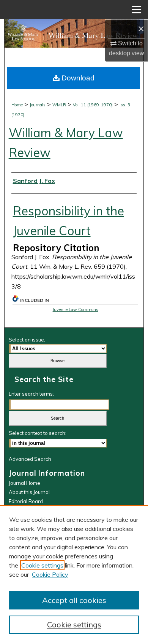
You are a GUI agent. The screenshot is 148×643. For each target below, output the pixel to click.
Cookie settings (42, 565)
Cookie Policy (50, 574)
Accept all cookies (74, 600)
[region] (74, 574)
